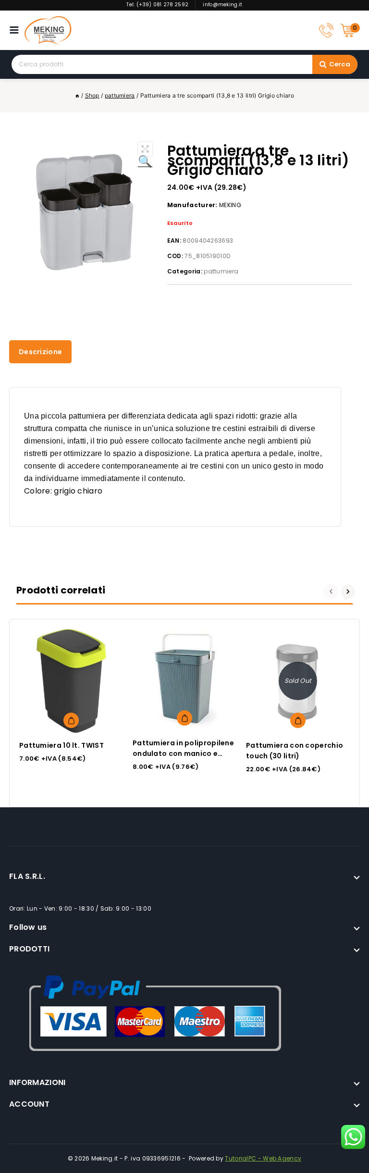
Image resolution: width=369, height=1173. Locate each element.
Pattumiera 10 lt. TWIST (61, 745)
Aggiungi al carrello (71, 720)
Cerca (340, 64)
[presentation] (332, 591)
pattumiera (221, 271)
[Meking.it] (48, 30)
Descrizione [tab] (40, 352)
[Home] (77, 95)
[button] (145, 149)
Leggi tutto (298, 720)
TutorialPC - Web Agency (263, 1158)
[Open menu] (16, 30)
